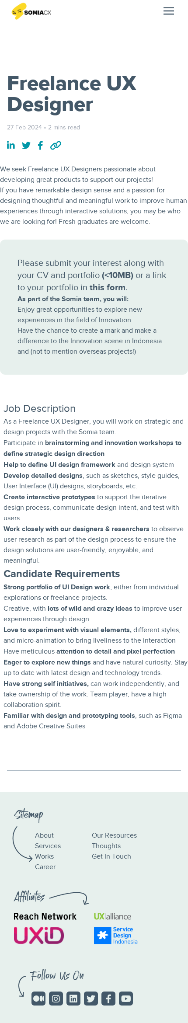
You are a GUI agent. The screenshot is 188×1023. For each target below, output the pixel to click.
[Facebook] (108, 999)
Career (45, 867)
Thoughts (106, 846)
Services (48, 846)
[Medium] (38, 999)
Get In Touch (111, 856)
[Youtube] (126, 999)
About (44, 836)
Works (44, 856)
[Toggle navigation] (169, 11)
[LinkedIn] (73, 999)
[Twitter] (91, 999)
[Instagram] (56, 999)
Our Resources (114, 836)
